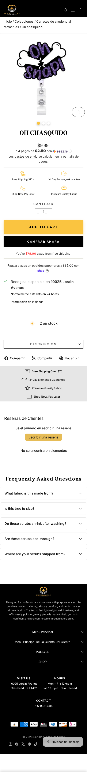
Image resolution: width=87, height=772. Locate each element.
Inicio (8, 21)
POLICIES (42, 652)
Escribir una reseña (43, 437)
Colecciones (24, 21)
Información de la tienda (27, 302)
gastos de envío (26, 156)
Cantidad (43, 204)
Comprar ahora (43, 241)
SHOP (42, 661)
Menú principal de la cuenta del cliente (42, 642)
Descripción (43, 344)
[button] (43, 151)
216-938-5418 (43, 705)
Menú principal (42, 632)
